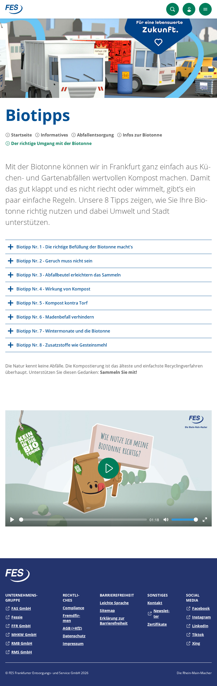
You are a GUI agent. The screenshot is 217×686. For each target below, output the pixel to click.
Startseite (21, 135)
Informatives (54, 135)
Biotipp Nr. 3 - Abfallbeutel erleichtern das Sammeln (68, 275)
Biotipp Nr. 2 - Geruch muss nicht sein (54, 261)
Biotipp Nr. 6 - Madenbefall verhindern (55, 317)
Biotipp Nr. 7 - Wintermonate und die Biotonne (63, 331)
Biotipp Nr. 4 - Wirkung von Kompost (53, 289)
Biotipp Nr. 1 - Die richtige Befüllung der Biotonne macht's (74, 247)
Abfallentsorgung (95, 135)
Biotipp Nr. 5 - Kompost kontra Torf (52, 303)
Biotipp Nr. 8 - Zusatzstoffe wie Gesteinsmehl (61, 345)
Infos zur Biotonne (142, 135)
